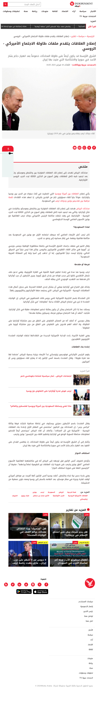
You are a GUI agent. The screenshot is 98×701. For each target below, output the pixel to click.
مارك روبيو (25, 495)
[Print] (75, 148)
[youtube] (26, 584)
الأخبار (93, 11)
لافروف (15, 495)
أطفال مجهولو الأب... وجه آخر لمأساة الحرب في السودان (71, 561)
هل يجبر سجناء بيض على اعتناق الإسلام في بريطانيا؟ (70, 533)
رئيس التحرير (88, 611)
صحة (26, 11)
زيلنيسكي (84, 499)
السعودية (51, 492)
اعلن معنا (89, 621)
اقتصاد (65, 11)
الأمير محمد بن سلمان (41, 495)
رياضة (34, 11)
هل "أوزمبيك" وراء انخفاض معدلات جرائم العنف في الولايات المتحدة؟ (31, 532)
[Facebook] (46, 584)
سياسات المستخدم (86, 601)
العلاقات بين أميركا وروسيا (67, 194)
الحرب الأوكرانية (58, 495)
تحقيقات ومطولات (11, 11)
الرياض (61, 492)
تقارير (73, 36)
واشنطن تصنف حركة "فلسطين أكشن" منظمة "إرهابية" (60, 26)
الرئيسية (90, 36)
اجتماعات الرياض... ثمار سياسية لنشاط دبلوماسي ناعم (46, 376)
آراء (73, 11)
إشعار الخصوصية (86, 606)
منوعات (44, 11)
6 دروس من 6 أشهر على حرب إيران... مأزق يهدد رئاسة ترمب (29, 561)
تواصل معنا (88, 616)
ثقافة (55, 11)
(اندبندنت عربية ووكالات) (84, 65)
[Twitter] (39, 584)
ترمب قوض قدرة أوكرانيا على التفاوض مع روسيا (48, 391)
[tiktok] (13, 584)
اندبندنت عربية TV (87, 16)
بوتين (35, 492)
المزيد (93, 21)
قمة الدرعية (71, 492)
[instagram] (33, 584)
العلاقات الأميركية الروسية (78, 495)
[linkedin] (19, 584)
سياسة (82, 11)
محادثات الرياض (83, 209)
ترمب (42, 492)
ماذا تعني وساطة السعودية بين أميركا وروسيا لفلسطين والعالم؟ (40, 406)
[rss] (6, 584)
